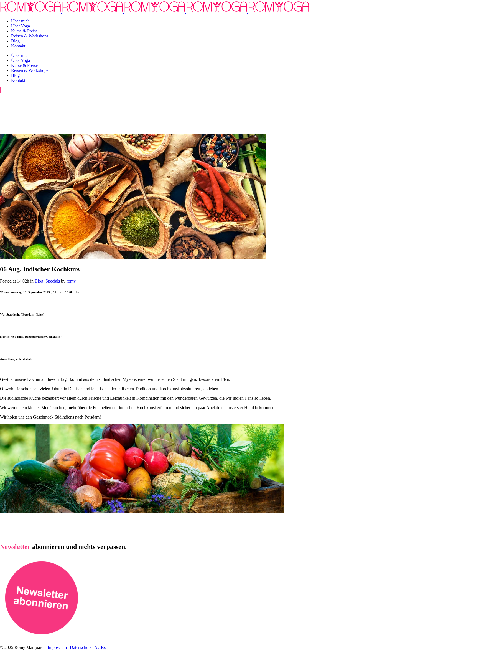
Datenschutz (80, 647)
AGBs (100, 647)
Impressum (57, 647)
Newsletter (15, 546)
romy (71, 281)
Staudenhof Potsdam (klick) (25, 314)
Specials (52, 281)
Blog (39, 281)
